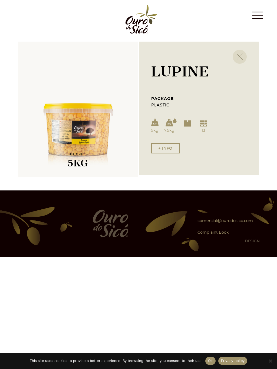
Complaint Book (213, 232)
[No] (270, 361)
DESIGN (252, 241)
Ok (210, 360)
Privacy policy (233, 360)
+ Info (166, 148)
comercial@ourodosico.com (225, 220)
